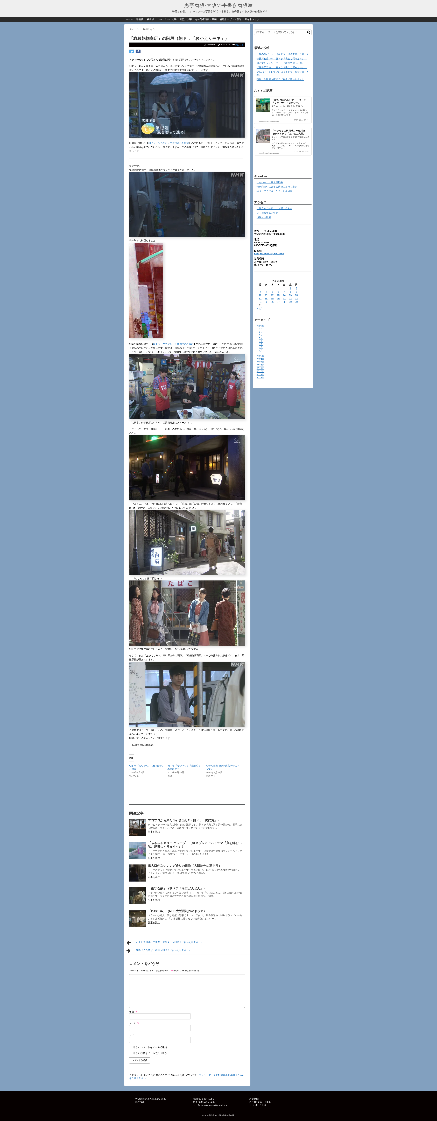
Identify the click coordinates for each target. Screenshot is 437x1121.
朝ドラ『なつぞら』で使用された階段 (168, 143)
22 (290, 298)
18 (266, 298)
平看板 (139, 19)
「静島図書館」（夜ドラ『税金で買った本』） (282, 67)
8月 (261, 329)
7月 (261, 332)
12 (272, 295)
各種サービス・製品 (230, 19)
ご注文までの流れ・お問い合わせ (274, 208)
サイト (132, 1035)
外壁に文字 (186, 19)
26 (272, 302)
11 (266, 295)
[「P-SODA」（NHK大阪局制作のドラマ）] (137, 918)
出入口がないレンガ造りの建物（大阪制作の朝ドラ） (185, 865)
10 (260, 295)
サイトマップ (252, 19)
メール (134, 1023)
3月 (261, 344)
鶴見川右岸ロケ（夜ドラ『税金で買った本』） (282, 58)
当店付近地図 (264, 217)
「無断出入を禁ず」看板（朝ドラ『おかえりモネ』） (162, 950)
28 (284, 302)
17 (260, 298)
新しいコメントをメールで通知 (150, 1047)
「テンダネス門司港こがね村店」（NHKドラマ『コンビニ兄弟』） (290, 132)
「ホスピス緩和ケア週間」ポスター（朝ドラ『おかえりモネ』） (168, 942)
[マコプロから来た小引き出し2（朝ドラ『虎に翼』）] (137, 827)
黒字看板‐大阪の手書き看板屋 (218, 5)
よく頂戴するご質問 (267, 212)
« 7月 (260, 308)
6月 (261, 335)
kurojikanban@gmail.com (269, 253)
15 (290, 295)
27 (278, 302)
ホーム (129, 19)
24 (260, 302)
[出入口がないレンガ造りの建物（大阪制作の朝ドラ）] (137, 873)
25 (266, 302)
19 (272, 298)
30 (296, 302)
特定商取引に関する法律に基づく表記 (277, 186)
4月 (261, 341)
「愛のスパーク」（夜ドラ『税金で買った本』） (283, 54)
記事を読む (154, 831)
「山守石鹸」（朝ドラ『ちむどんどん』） (177, 888)
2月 (261, 347)
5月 (261, 338)
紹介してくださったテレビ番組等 (274, 191)
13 (278, 295)
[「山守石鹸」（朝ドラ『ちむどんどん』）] (137, 895)
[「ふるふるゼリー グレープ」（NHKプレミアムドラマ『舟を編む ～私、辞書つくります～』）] (137, 850)
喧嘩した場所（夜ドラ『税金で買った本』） (280, 79)
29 (290, 302)
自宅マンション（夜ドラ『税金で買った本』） (282, 63)
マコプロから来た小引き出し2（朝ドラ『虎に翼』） (184, 820)
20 (278, 298)
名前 (133, 1011)
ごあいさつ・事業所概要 (270, 182)
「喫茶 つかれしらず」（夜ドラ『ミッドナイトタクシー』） (289, 101)
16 (296, 295)
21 (284, 298)
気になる (239, 44)
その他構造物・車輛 (206, 19)
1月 (261, 350)
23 (296, 298)
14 (284, 295)
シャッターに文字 (167, 19)
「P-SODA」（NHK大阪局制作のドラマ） (177, 911)
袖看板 (150, 19)
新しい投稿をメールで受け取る (150, 1053)
